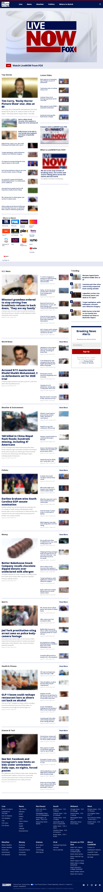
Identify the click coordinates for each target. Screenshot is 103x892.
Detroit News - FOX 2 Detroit (76, 814)
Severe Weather (7, 847)
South (55, 806)
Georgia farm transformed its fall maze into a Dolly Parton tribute (12, 189)
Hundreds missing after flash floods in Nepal (47, 116)
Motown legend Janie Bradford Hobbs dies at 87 (91, 277)
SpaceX (38, 847)
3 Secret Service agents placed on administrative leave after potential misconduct (48, 318)
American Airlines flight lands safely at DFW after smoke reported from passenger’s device (48, 785)
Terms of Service (88, 363)
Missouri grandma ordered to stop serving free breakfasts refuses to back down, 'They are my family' (19, 304)
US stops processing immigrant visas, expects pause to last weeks (13, 162)
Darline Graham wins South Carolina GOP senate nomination (19, 501)
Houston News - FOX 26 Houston (60, 831)
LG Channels (14, 235)
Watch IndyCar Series (77, 861)
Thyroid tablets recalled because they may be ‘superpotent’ (48, 683)
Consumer (22, 852)
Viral (55, 842)
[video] (64, 81)
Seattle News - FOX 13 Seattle (93, 823)
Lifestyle (21, 828)
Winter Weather (7, 845)
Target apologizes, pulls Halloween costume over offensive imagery (13, 153)
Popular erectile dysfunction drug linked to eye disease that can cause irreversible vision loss (48, 696)
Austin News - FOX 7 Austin (59, 835)
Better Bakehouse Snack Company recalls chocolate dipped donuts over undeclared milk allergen (18, 567)
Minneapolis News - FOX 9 (76, 818)
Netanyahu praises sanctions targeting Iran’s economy (48, 375)
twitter (95, 885)
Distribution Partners (94, 850)
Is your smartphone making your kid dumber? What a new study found (48, 708)
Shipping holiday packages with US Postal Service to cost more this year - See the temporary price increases (49, 555)
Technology (40, 850)
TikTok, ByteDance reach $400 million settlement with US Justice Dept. (48, 772)
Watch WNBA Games (77, 871)
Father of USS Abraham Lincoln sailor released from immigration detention (47, 292)
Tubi (12, 244)
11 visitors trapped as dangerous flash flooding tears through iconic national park (48, 279)
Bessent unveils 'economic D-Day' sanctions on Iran (48, 397)
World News (7, 341)
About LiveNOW (91, 843)
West (89, 806)
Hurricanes (5, 850)
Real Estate (22, 855)
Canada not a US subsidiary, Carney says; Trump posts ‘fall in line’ (47, 386)
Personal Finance (24, 850)
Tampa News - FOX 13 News (59, 818)
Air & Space (39, 845)
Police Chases (23, 821)
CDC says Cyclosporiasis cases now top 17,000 (47, 672)
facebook (87, 885)
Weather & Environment (12, 407)
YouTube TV (5, 260)
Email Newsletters (93, 855)
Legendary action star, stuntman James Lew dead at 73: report (91, 295)
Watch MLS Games (76, 874)
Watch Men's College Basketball (77, 864)
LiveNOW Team (92, 852)
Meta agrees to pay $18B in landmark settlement (48, 107)
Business (22, 847)
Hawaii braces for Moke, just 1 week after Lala (48, 460)
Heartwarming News (59, 845)
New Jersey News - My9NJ (42, 823)
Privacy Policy (88, 361)
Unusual (55, 847)
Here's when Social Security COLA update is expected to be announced (28, 121)
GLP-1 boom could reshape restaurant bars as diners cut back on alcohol (48, 330)
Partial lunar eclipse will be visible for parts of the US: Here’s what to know (48, 737)
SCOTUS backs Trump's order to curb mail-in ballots (47, 512)
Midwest (74, 806)
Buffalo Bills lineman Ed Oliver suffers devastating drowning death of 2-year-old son (48, 631)
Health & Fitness (9, 666)
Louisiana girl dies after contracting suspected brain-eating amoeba (48, 719)
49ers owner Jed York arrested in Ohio (47, 620)
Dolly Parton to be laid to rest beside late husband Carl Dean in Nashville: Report (27, 133)
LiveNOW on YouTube (6, 812)
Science (39, 842)
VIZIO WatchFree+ (23, 244)
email (99, 885)
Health (21, 826)
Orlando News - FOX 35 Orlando (59, 814)
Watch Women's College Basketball (76, 868)
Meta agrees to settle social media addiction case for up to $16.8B (47, 749)
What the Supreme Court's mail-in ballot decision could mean (48, 500)
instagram (91, 885)
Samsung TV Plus (5, 244)
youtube (83, 885)
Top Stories (22, 809)
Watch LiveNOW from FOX (28, 65)
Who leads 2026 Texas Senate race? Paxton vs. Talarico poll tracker (47, 489)
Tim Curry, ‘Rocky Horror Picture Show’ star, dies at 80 (18, 103)
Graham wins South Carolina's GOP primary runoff (47, 477)
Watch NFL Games (76, 847)
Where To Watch (7, 809)
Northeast (40, 806)
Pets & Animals (58, 850)
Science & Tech (8, 730)
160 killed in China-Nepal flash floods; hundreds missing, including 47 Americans (48, 350)
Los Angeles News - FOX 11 (93, 814)
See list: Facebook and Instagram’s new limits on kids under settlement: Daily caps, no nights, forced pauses (19, 764)
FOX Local (5, 226)
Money (5, 534)
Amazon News (31, 226)
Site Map (90, 857)
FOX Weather (6, 818)
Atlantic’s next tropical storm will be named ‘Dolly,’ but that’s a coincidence (47, 415)
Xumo (31, 244)
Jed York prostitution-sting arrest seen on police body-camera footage (14, 171)
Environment (6, 852)
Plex (21, 235)
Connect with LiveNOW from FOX (53, 127)
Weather (5, 842)
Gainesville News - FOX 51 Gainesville (59, 823)
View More (63, 342)
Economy (22, 845)
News (21, 806)
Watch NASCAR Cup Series (76, 857)
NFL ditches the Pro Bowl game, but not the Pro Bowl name (13, 198)
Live (3, 806)
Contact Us (91, 847)
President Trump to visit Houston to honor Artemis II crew (48, 760)
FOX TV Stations (7, 816)
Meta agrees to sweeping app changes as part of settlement (48, 80)
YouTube (32, 252)
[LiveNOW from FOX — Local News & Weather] (8, 4)
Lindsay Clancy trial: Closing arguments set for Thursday (48, 98)
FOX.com (13, 226)
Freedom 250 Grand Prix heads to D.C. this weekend (48, 656)
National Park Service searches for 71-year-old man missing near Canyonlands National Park (49, 305)
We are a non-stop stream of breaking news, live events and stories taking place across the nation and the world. (53, 174)
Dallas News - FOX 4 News (59, 827)
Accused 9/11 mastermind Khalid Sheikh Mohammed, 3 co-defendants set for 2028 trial (13, 180)
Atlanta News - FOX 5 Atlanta (59, 810)
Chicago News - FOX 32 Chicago (77, 810)
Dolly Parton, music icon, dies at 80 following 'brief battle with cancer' (13, 144)
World (21, 814)
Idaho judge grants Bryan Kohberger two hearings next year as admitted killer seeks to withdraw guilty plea (13, 207)
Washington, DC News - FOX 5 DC (41, 818)
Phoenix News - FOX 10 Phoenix (94, 810)
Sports (4, 602)
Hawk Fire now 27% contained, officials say (47, 427)
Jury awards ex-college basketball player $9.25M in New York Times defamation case (48, 644)
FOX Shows (5, 825)
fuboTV (4, 235)
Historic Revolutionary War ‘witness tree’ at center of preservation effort (48, 449)
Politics (5, 470)
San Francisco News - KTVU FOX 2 (94, 818)
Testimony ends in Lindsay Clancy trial (48, 89)
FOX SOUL (5, 823)
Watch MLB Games (76, 854)
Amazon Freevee (22, 226)
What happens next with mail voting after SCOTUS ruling (48, 523)
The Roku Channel (32, 235)
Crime (21, 819)
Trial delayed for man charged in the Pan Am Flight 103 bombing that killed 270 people (47, 363)
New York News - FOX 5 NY (41, 810)
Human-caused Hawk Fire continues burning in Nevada (48, 438)
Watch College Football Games (75, 851)
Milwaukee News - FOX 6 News (76, 823)
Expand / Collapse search (100, 4)
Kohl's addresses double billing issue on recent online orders (48, 591)
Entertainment (23, 831)
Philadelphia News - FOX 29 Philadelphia (42, 814)
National (21, 812)
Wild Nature (40, 852)
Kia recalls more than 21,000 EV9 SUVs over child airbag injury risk (48, 541)
